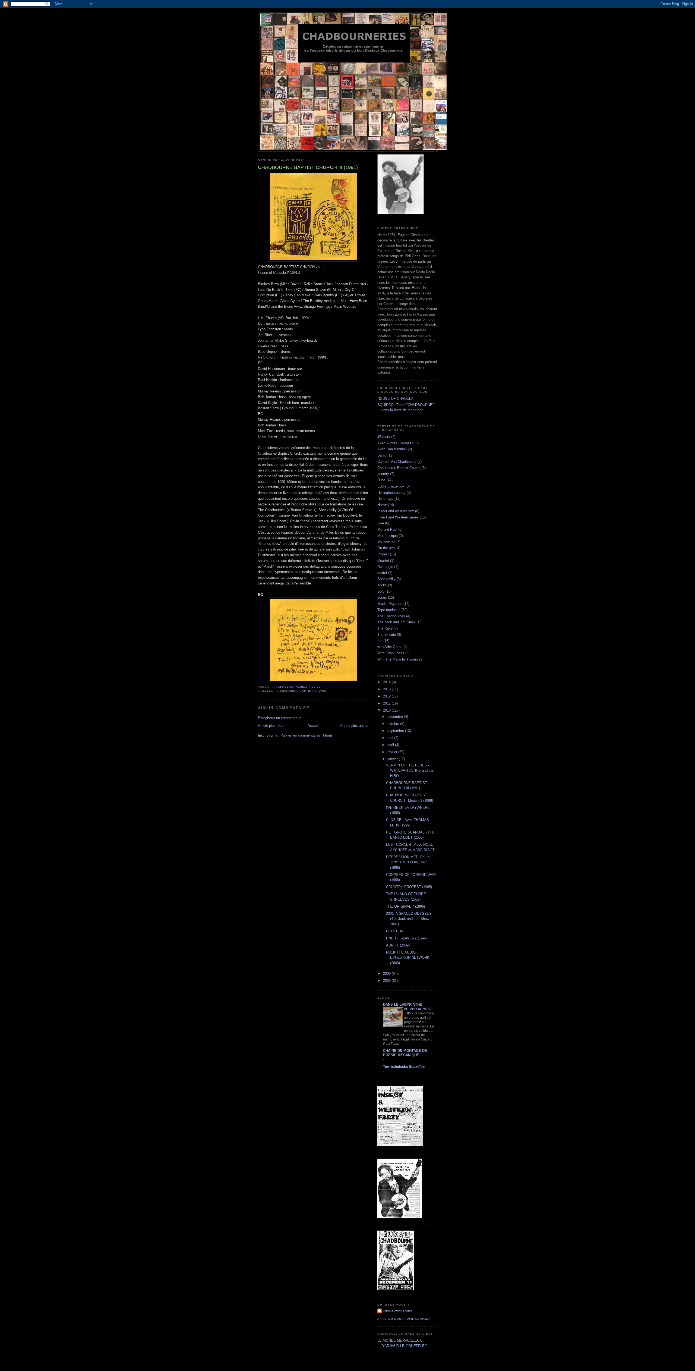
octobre (393, 724)
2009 (387, 973)
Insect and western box (395, 511)
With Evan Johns (390, 653)
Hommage (385, 498)
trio (379, 641)
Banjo (381, 455)
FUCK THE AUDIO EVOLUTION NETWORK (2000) (407, 957)
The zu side (386, 635)
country (383, 474)
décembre (395, 717)
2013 (387, 689)
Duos (381, 480)
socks (382, 585)
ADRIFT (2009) (398, 945)
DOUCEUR (394, 931)
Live (380, 523)
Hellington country (391, 492)
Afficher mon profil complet (403, 1318)
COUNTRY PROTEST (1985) (409, 887)
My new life (386, 542)
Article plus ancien (354, 726)
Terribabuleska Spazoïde (404, 1067)
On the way (386, 548)
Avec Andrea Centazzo (395, 443)
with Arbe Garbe (389, 647)
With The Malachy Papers (397, 659)
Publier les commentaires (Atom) (306, 735)
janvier (393, 759)
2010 (387, 710)
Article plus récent (272, 726)
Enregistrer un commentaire (279, 718)
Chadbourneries (397, 1310)
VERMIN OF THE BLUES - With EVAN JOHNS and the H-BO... (410, 770)
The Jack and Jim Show (396, 622)
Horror (382, 505)
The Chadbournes (391, 616)
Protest (383, 554)
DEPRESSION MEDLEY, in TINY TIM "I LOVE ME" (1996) (407, 862)
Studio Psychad (389, 604)
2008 (387, 981)
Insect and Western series (398, 517)
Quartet (383, 560)
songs (382, 597)
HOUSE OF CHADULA (395, 399)
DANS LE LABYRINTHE (402, 1004)
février (392, 752)
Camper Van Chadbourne (396, 462)
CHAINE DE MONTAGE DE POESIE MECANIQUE (405, 1053)
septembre (396, 731)
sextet (382, 573)
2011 (387, 703)
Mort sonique (387, 536)
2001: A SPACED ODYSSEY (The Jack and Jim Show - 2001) (409, 918)
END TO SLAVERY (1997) (407, 938)
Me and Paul (387, 529)
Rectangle (385, 567)
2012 (387, 696)
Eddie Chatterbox (391, 486)
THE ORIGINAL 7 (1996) (405, 906)
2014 (387, 682)
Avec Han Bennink (392, 449)
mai (390, 738)
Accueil (313, 726)
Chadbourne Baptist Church (302, 690)
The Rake (385, 628)
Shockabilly (386, 579)
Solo (380, 591)
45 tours (383, 437)
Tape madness (388, 610)
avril (391, 745)
